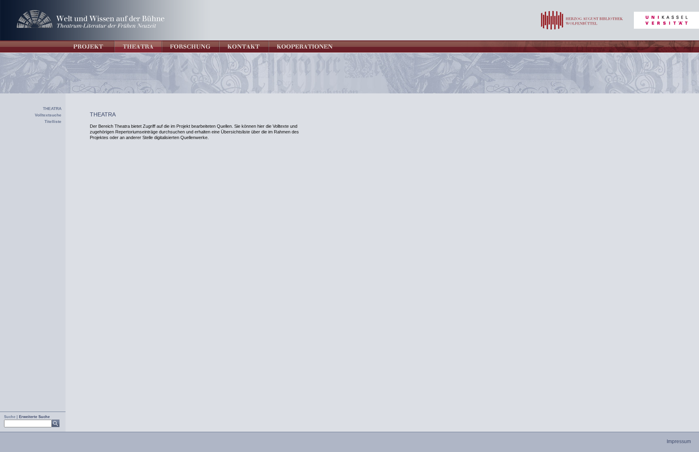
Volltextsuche (48, 115)
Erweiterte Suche (34, 417)
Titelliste (52, 121)
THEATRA (52, 108)
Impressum (679, 441)
